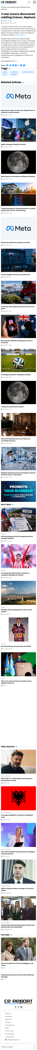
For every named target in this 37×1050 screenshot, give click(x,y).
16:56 (4, 968)
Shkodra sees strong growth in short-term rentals (16, 611)
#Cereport (14, 72)
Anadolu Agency (19, 35)
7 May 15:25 (6, 856)
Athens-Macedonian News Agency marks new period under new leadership (18, 926)
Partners (8, 1022)
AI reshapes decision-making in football (16, 375)
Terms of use (9, 1031)
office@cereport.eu (13, 1040)
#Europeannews (28, 72)
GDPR (7, 1028)
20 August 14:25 (7, 147)
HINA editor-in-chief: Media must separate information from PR (16, 779)
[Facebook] (16, 1007)
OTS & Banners (10, 1025)
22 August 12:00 (7, 649)
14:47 (4, 979)
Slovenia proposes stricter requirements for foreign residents (17, 537)
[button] (7, 65)
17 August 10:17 (7, 377)
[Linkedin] (21, 1007)
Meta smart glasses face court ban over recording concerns (15, 440)
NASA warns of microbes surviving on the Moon (18, 176)
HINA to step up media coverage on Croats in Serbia (17, 889)
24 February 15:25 (8, 929)
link (16, 61)
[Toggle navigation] (34, 2)
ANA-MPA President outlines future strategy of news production (18, 853)
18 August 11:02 (7, 311)
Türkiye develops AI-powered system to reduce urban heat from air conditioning (18, 209)
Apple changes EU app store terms (13, 144)
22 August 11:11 (7, 614)
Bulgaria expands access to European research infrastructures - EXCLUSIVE (18, 474)
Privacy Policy (9, 1034)
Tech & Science (7, 21)
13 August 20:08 (7, 443)
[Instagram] (18, 1007)
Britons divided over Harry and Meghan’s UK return (17, 964)
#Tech (4, 74)
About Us (8, 1013)
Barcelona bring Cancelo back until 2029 (16, 646)
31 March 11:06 (7, 893)
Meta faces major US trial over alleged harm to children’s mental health (18, 111)
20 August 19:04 (7, 115)
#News (4, 72)
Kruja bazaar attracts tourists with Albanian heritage (17, 976)
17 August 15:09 (7, 345)
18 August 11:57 (7, 277)
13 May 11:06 (6, 783)
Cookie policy (9, 1037)
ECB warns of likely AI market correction (15, 242)
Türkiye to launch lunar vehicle (12, 407)
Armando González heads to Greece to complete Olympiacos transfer (15, 574)
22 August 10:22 (7, 541)
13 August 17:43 (7, 477)
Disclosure (8, 1019)
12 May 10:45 (6, 819)
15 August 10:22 (7, 409)
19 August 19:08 (7, 213)
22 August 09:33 (7, 577)
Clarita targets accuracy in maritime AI (15, 275)
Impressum (8, 1016)
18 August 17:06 (7, 245)
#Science (14, 74)
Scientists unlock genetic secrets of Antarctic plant (17, 308)
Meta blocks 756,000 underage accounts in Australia (17, 342)
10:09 (4, 685)
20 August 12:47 (7, 179)
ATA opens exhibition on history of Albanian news (17, 816)
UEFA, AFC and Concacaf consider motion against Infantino (16, 682)
